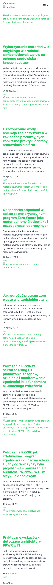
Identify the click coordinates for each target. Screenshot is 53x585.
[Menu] (46, 5)
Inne (5, 94)
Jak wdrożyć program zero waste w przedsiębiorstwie (25, 297)
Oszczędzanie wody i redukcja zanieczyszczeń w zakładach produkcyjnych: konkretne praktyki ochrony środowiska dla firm (25, 137)
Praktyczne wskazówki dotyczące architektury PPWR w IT (22, 541)
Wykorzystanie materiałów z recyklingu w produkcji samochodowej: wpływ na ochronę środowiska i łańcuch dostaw (26, 55)
